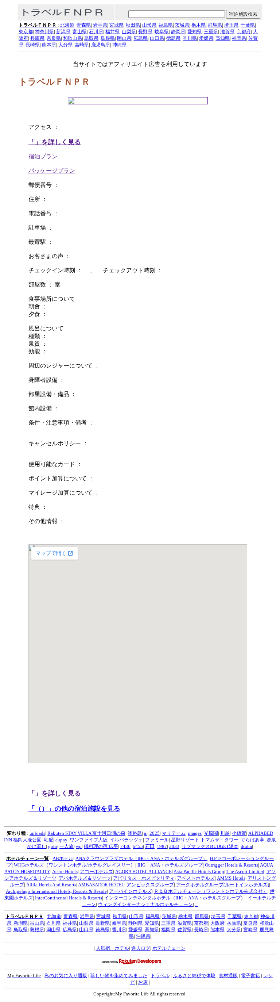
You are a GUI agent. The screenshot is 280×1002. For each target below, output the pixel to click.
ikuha (246, 846)
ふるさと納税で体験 (194, 975)
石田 (150, 846)
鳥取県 (91, 38)
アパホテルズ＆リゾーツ (85, 878)
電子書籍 (250, 975)
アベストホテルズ (196, 878)
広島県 (140, 38)
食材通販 (228, 975)
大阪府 (217, 923)
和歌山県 (72, 38)
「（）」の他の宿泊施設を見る (74, 808)
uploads (37, 833)
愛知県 (194, 31)
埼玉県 (231, 25)
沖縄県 (119, 44)
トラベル (160, 975)
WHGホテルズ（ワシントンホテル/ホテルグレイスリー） (74, 865)
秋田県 (133, 25)
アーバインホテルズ (130, 891)
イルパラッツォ (126, 839)
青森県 (84, 25)
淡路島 (135, 833)
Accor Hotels (65, 871)
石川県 (96, 31)
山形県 (149, 25)
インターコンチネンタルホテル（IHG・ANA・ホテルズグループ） (174, 898)
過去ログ (140, 948)
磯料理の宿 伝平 (101, 846)
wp (79, 846)
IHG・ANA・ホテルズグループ (170, 865)
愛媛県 (206, 38)
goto (52, 846)
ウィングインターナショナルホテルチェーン (145, 904)
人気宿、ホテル (112, 948)
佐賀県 (185, 929)
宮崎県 (82, 44)
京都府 (244, 31)
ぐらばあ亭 (252, 839)
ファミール (157, 839)
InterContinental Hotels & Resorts (68, 898)
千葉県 (248, 25)
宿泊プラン (43, 156)
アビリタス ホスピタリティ (144, 878)
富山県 (80, 31)
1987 (162, 846)
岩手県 (100, 25)
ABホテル (62, 858)
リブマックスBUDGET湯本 (210, 846)
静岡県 (178, 31)
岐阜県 (162, 31)
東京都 (26, 31)
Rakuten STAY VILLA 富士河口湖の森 (86, 833)
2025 (154, 833)
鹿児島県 (100, 44)
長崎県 (33, 44)
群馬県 (215, 25)
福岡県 (239, 38)
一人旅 (66, 846)
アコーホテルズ (96, 871)
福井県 (112, 31)
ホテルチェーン (169, 948)
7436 (125, 846)
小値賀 (239, 833)
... (196, 904)
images (195, 833)
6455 (138, 846)
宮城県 (116, 25)
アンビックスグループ (150, 884)
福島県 (166, 25)
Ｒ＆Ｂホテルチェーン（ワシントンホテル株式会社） (211, 891)
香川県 (190, 38)
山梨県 (129, 31)
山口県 (157, 38)
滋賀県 (227, 31)
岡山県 (124, 38)
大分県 (65, 44)
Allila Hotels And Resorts (51, 884)
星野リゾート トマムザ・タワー (204, 839)
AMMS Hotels (231, 878)
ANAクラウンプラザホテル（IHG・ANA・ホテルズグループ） (141, 858)
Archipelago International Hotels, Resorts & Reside (56, 891)
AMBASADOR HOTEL (101, 884)
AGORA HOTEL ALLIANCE (143, 871)
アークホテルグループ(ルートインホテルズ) (222, 884)
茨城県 (182, 25)
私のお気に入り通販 (65, 975)
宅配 (48, 839)
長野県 (145, 31)
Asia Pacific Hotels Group (199, 871)
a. (145, 833)
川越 (225, 833)
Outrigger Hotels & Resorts (231, 865)
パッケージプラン (51, 171)
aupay (61, 839)
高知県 (222, 38)
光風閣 (211, 833)
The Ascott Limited (245, 871)
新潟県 (63, 31)
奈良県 (54, 38)
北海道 (67, 25)
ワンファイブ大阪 (89, 839)
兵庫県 (37, 38)
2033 (174, 846)
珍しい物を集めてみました (118, 975)
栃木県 (198, 25)
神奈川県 (44, 31)
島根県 (108, 38)
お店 (143, 982)
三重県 (211, 31)
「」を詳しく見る (54, 142)
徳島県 (173, 38)
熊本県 (49, 44)
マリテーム (174, 833)
